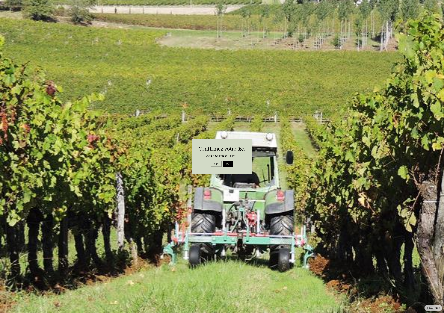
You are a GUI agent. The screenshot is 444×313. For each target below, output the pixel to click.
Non (216, 164)
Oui (227, 164)
